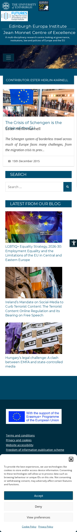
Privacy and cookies (19, 440)
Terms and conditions (20, 435)
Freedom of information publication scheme (35, 450)
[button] (71, 459)
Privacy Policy (45, 526)
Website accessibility (19, 445)
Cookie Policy (29, 526)
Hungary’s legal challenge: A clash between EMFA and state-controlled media (34, 362)
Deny (38, 506)
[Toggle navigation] (8, 58)
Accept (38, 496)
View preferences (38, 517)
